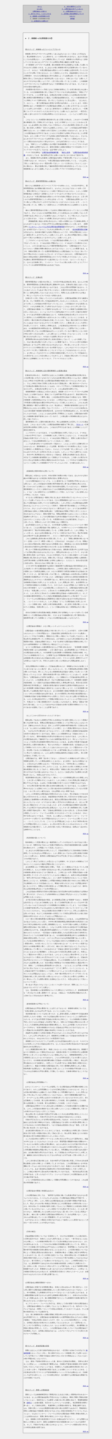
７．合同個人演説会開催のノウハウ (72, 14)
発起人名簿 (66, 152)
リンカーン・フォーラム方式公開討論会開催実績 (46, 227)
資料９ (29, 1403)
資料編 (72, 18)
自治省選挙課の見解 (80, 229)
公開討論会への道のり (40, 11)
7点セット (79, 424)
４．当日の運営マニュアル (72, 6)
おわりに (72, 16)
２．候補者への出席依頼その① (40, 16)
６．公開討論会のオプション (72, 11)
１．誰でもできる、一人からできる (39, 14)
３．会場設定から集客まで (39, 21)
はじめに (40, 9)
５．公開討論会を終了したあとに (72, 9)
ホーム (40, 6)
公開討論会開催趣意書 (50, 152)
